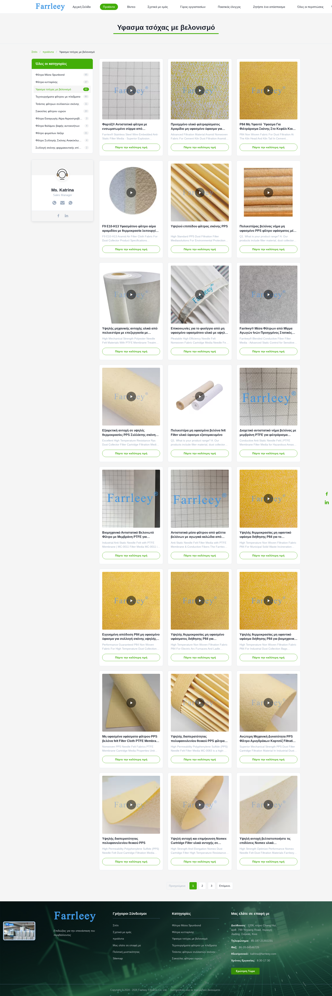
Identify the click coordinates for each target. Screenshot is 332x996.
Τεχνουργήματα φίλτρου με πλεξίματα (194, 945)
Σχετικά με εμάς (158, 6)
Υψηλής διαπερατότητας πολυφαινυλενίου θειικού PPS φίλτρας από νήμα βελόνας (198, 741)
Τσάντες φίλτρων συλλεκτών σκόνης (194, 951)
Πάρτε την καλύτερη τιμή (131, 147)
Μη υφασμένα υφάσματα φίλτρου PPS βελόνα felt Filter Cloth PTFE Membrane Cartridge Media (131, 741)
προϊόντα (48, 51)
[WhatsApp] (70, 203)
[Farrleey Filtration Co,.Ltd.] (50, 7)
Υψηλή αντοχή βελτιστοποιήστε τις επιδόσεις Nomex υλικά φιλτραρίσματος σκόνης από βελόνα (266, 843)
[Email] (62, 203)
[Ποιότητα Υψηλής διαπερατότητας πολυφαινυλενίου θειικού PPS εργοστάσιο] (131, 805)
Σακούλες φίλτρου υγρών (187, 958)
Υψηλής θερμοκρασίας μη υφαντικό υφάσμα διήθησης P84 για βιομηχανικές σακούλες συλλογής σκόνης (268, 639)
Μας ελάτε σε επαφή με (127, 945)
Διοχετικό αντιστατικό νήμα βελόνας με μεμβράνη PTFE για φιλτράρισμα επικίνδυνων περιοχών (268, 435)
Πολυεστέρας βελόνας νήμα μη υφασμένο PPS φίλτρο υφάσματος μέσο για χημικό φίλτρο (268, 231)
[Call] (54, 203)
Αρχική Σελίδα (82, 6)
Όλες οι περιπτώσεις (310, 6)
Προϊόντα (109, 6)
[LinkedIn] (327, 502)
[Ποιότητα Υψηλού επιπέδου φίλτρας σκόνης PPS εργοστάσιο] (200, 192)
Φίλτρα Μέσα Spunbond (186, 925)
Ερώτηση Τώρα (245, 971)
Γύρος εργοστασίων (193, 6)
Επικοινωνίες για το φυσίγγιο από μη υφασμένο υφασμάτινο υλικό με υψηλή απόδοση (199, 333)
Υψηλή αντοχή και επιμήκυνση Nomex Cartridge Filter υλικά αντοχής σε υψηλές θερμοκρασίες (199, 843)
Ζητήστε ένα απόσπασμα (269, 6)
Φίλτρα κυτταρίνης (183, 932)
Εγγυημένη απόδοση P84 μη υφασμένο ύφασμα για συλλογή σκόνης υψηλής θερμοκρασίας (131, 639)
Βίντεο (131, 6)
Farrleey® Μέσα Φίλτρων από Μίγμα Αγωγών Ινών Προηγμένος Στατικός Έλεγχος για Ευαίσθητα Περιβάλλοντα (267, 333)
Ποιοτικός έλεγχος (229, 6)
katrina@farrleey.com (263, 953)
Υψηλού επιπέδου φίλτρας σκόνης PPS (199, 226)
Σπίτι (34, 51)
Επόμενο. (225, 885)
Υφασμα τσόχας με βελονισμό (190, 938)
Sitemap (118, 958)
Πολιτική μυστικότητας (126, 951)
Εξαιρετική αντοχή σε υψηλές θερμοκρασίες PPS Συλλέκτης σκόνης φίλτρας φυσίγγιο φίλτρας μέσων (129, 435)
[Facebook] (327, 494)
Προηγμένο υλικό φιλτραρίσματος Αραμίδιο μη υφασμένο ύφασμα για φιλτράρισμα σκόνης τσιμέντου (196, 129)
